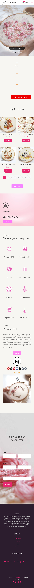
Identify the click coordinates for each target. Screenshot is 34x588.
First (4, 470)
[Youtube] (8, 368)
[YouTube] (17, 561)
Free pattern (17, 48)
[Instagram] (11, 368)
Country (6, 474)
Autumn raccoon (8, 134)
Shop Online (18, 538)
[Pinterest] (14, 368)
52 (25, 177)
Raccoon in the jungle (26, 164)
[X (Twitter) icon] (15, 582)
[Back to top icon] (17, 573)
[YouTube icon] (17, 582)
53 (29, 177)
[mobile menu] (31, 2)
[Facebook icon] (13, 582)
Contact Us (18, 547)
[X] (14, 561)
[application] (17, 388)
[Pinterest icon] (20, 582)
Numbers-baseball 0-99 (26, 134)
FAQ (18, 544)
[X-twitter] (20, 368)
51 (22, 177)
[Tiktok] (23, 368)
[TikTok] (21, 561)
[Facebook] (17, 368)
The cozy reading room (8, 164)
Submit (7, 484)
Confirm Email (21, 459)
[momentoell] (10, 2)
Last (19, 470)
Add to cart (8, 140)
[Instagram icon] (19, 582)
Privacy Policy (18, 541)
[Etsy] (25, 368)
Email (4, 459)
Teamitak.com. (19, 577)
